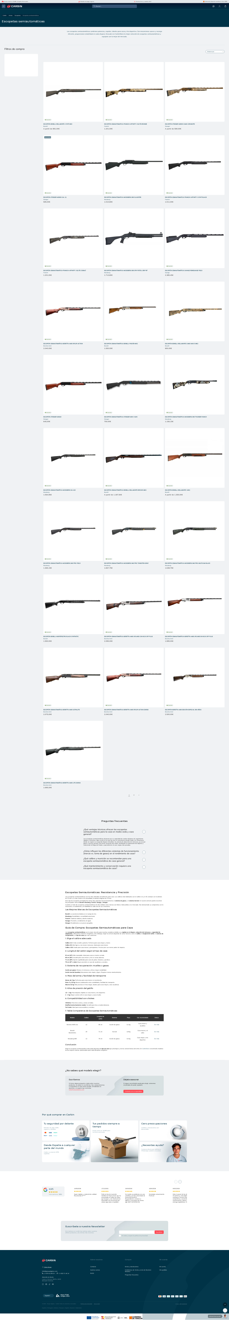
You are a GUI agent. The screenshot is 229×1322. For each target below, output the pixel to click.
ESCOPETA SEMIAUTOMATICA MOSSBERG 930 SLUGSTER (122, 197)
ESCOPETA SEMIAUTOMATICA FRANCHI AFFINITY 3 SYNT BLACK (186, 197)
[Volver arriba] (225, 1304)
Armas (10, 15)
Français (61, 1308)
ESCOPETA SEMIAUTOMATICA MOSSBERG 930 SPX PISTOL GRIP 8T (126, 270)
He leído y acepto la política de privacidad (135, 1235)
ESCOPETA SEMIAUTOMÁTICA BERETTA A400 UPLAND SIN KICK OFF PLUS (189, 636)
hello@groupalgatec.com (76, 1089)
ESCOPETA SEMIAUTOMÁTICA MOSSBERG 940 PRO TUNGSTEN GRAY (126, 563)
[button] (114, 6)
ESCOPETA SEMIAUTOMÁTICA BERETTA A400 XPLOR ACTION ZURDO (126, 709)
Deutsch (72, 1308)
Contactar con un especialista (133, 1091)
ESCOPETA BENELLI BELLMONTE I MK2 (177, 490)
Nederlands (79, 1308)
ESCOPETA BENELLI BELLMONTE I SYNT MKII (57, 124)
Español (44, 1308)
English (67, 1308)
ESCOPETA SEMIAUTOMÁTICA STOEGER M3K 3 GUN (120, 417)
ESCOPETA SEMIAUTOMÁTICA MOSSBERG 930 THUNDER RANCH (186, 417)
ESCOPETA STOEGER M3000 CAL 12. (55, 197)
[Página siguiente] (139, 795)
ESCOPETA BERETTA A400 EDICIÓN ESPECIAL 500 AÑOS (183, 709)
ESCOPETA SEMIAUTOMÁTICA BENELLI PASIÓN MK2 (121, 343)
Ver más (156, 1024)
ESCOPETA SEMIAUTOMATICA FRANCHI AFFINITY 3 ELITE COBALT (64, 270)
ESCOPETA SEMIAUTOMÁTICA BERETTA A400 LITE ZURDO (62, 783)
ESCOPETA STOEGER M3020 (52, 417)
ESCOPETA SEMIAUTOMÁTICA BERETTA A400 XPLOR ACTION (63, 343)
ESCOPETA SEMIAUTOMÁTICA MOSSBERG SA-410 (59, 490)
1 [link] (129, 795)
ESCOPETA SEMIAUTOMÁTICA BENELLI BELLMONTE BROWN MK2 (125, 490)
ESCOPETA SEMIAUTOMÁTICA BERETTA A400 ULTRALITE (61, 709)
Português (50, 1308)
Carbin (4, 15)
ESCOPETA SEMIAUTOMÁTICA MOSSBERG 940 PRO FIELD (62, 563)
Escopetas (18, 15)
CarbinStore (146, 1048)
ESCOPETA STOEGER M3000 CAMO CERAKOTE (180, 124)
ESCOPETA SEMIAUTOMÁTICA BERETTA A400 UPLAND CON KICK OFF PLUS (128, 636)
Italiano (56, 1308)
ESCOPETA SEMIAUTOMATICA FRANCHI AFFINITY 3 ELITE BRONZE (125, 124)
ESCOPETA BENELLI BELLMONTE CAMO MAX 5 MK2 (181, 343)
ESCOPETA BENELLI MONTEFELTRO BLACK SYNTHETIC (61, 636)
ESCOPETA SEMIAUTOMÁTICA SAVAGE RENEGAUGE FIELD (183, 270)
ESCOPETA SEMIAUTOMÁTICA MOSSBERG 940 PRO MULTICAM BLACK (187, 563)
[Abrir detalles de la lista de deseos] (225, 1310)
